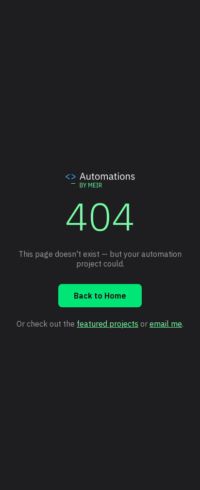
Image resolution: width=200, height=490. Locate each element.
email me (166, 324)
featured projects (107, 324)
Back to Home (100, 295)
